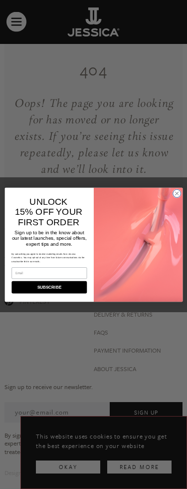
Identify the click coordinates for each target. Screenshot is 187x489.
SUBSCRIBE (49, 287)
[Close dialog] (177, 193)
